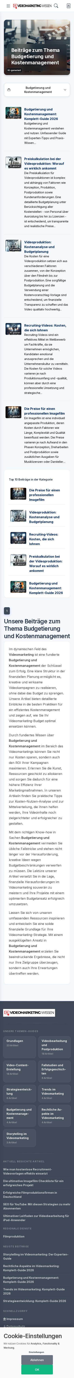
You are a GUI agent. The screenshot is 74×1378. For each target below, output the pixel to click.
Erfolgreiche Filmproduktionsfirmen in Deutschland (30, 1194)
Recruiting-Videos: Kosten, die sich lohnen (43, 539)
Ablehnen (37, 1360)
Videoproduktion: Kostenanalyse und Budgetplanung (39, 247)
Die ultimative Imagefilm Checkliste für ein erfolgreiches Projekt (33, 1183)
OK (37, 1369)
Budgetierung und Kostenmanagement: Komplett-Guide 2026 (41, 114)
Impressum (14, 1319)
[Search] (56, 6)
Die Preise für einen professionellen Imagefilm (44, 495)
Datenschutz (15, 1326)
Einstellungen (36, 1352)
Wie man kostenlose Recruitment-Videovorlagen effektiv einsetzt (27, 1171)
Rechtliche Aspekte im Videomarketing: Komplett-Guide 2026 (31, 1268)
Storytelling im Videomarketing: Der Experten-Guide (35, 1256)
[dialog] (37, 1352)
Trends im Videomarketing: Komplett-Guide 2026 (34, 1291)
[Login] (68, 6)
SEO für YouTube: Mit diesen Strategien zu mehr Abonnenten (36, 1206)
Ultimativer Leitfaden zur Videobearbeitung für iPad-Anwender (36, 1218)
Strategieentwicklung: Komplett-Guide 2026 (34, 1301)
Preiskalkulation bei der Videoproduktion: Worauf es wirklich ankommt (44, 163)
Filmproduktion (13, 1236)
